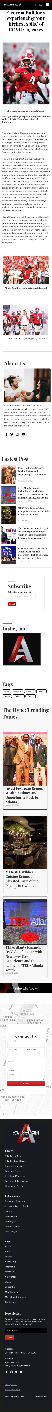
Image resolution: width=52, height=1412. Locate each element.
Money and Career (14, 1186)
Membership (11, 1292)
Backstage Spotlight (15, 1201)
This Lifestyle (11, 1231)
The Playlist (10, 1221)
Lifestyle (17, 691)
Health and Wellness (15, 1176)
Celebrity (18, 696)
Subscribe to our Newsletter (20, 592)
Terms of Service (12, 1389)
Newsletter (10, 1277)
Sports (7, 696)
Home (8, 1246)
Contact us (10, 1302)
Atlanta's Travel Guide (15, 1161)
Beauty (41, 691)
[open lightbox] (26, 80)
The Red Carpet (12, 1226)
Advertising (10, 1261)
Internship (10, 1267)
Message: (12, 1070)
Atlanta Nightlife (13, 1156)
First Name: (12, 1049)
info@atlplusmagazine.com (18, 1365)
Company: (12, 1040)
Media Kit (9, 1272)
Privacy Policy (11, 1384)
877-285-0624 (36, 5)
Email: (10, 1061)
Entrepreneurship (14, 1166)
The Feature (11, 1216)
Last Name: (32, 1049)
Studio (8, 1282)
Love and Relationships (16, 1181)
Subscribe (10, 1287)
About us (9, 1251)
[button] (47, 5)
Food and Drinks (13, 1171)
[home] (12, 4)
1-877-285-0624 (12, 1362)
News (6, 691)
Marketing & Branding (15, 1297)
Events (30, 696)
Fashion (29, 691)
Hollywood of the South (17, 1206)
